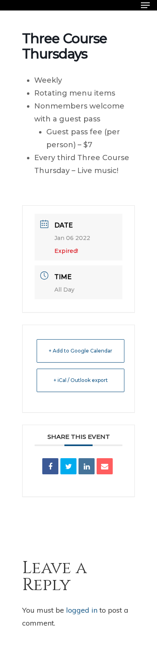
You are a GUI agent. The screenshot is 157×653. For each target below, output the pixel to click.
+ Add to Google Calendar (80, 351)
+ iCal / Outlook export (81, 380)
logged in (81, 610)
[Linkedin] (86, 466)
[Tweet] (68, 466)
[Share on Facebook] (50, 466)
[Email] (105, 466)
